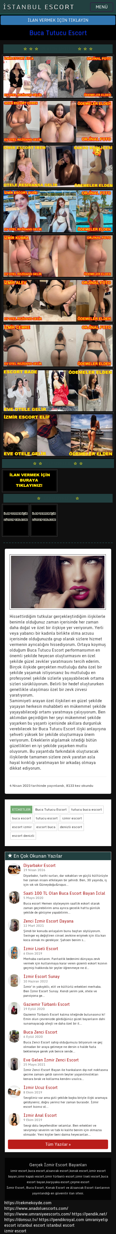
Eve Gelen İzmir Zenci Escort (51, 1060)
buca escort (21, 818)
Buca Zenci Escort (40, 1032)
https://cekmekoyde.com (28, 1202)
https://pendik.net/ (89, 1214)
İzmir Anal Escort (40, 1115)
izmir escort (72, 818)
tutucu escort (47, 818)
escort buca (45, 827)
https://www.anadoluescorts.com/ (36, 1208)
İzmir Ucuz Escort (40, 1087)
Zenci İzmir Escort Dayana (48, 921)
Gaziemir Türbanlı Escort (46, 1004)
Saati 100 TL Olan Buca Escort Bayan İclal (64, 893)
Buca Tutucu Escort (51, 809)
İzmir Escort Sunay (41, 976)
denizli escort (71, 827)
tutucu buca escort (86, 809)
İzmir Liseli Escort (40, 948)
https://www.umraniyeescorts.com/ (37, 1214)
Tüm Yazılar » (58, 1144)
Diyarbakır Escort (39, 865)
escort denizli (23, 835)
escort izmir (22, 827)
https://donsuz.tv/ (21, 1219)
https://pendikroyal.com (61, 1219)
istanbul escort (31, 1225)
